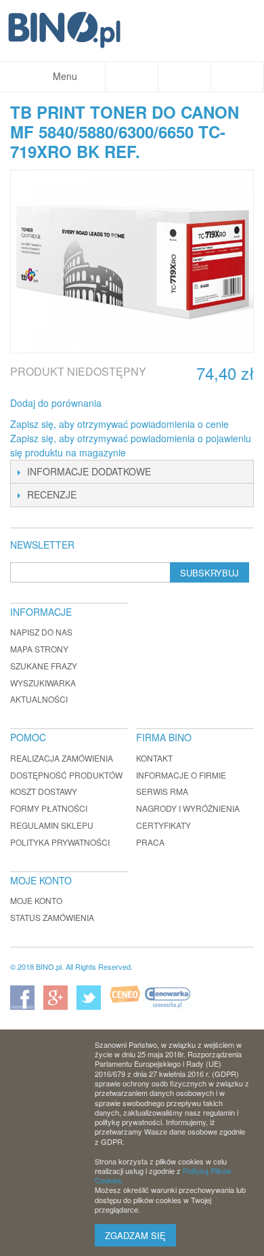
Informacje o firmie (181, 775)
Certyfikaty (163, 825)
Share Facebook (130, 403)
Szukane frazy (43, 665)
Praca (150, 842)
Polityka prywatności (60, 842)
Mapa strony (39, 648)
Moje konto (36, 900)
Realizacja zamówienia (61, 758)
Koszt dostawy (43, 791)
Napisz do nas (41, 631)
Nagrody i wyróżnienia (188, 808)
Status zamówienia (52, 917)
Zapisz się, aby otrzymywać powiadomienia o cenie (119, 424)
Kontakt (154, 758)
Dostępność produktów (66, 775)
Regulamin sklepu (51, 825)
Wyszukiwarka (43, 682)
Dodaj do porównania (56, 403)
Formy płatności (48, 808)
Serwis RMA (162, 791)
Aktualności (39, 699)
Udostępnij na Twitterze (157, 403)
